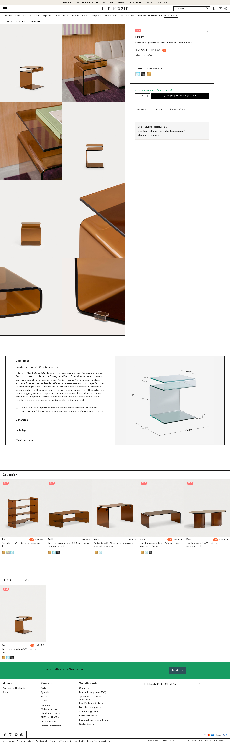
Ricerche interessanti (51, 725)
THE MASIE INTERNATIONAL (160, 684)
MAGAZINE (155, 15)
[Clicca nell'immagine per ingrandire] (170, 400)
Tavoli (57, 15)
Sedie (37, 15)
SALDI (8, 15)
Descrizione (140, 109)
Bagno (84, 15)
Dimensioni (158, 109)
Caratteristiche (177, 109)
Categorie (46, 682)
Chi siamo (8, 682)
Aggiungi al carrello (182, 95)
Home (7, 21)
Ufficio (142, 15)
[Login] (226, 8)
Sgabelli (47, 15)
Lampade (96, 15)
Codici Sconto (86, 724)
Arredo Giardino (49, 721)
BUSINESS (170, 15)
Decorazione (110, 15)
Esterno (27, 15)
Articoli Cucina (128, 15)
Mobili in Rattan (49, 709)
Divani (66, 15)
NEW (17, 15)
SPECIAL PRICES (50, 717)
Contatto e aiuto (88, 682)
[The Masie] (115, 9)
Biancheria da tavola (51, 713)
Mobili (75, 15)
